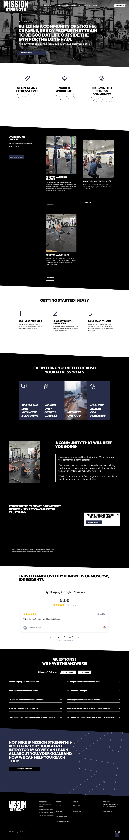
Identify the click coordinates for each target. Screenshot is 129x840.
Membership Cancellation (63, 821)
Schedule (65, 5)
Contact (95, 5)
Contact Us (59, 811)
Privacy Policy (77, 806)
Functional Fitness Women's (47, 812)
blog (80, 5)
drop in (57, 5)
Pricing (73, 5)
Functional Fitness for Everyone (45, 805)
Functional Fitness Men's (46, 809)
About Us (58, 806)
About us (87, 5)
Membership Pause (61, 816)
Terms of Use (77, 811)
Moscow (105, 815)
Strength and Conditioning (46, 815)
